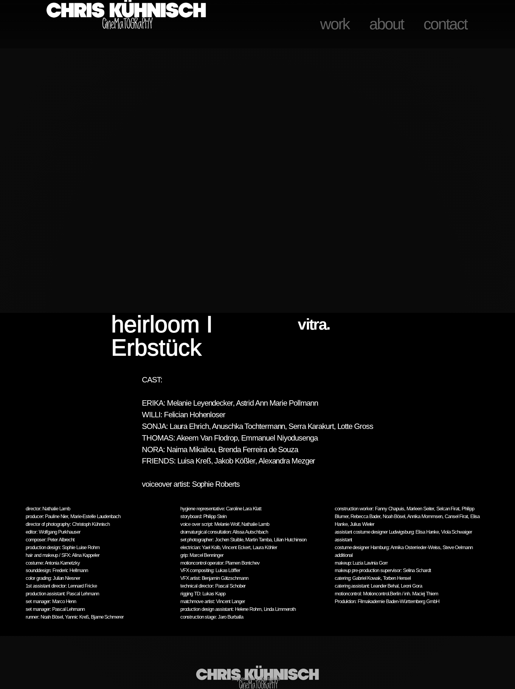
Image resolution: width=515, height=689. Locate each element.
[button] (20, 183)
